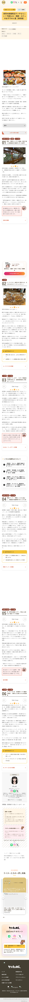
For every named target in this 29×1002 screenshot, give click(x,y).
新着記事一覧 (19, 971)
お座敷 (12, 138)
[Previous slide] (3, 897)
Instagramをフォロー (14, 273)
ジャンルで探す (5, 977)
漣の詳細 (5, 680)
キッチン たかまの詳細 (9, 767)
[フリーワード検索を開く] (18, 2)
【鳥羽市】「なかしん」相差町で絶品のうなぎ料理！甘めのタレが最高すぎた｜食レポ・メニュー (15, 465)
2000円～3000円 (6, 138)
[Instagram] (14, 845)
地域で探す (4, 974)
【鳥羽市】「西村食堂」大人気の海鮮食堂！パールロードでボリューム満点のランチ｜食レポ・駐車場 (15, 471)
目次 (5, 125)
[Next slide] (26, 897)
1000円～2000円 (6, 495)
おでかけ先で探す (6, 980)
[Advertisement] (14, 54)
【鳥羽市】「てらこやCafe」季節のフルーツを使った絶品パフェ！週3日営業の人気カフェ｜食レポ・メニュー (15, 478)
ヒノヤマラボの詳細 (8, 366)
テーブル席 (17, 138)
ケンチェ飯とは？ (20, 974)
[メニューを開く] (25, 2)
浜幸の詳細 (6, 220)
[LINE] (11, 845)
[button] (4, 155)
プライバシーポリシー (21, 977)
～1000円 (4, 279)
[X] (17, 845)
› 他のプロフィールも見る (14, 800)
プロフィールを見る (18, 882)
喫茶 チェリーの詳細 (8, 567)
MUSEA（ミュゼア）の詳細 (10, 447)
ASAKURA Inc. (24, 1001)
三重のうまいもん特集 (14, 853)
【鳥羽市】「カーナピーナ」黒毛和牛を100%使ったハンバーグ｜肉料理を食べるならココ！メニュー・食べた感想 (15, 485)
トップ (5, 853)
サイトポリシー (19, 980)
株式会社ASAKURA (10, 990)
